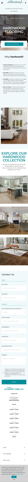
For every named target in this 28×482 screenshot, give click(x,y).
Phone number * (6, 317)
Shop (4, 447)
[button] (20, 2)
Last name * (5, 294)
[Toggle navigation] (2, 3)
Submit (14, 382)
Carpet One (4, 16)
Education (6, 460)
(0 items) (25, 2)
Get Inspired (7, 453)
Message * (4, 354)
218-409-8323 (14, 11)
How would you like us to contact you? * (12, 308)
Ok (14, 476)
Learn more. (19, 474)
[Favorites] (22, 2)
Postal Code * (5, 336)
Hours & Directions (13, 44)
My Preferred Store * (7, 346)
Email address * (5, 327)
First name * (5, 284)
